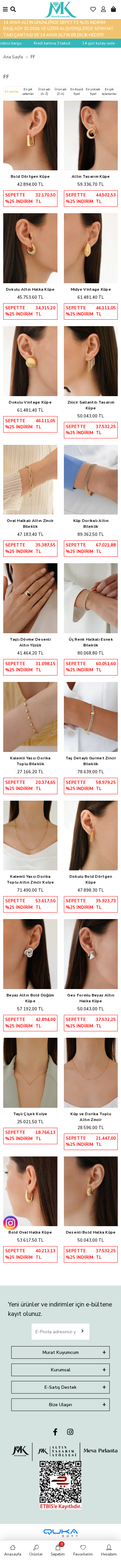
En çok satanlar (28, 91)
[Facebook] (55, 1432)
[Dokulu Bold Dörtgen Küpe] (91, 836)
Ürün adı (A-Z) (44, 91)
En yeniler (12, 92)
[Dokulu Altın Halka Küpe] (30, 248)
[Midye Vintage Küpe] (91, 248)
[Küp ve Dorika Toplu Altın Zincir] (91, 1073)
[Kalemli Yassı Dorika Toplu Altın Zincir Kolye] (30, 836)
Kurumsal (60, 1370)
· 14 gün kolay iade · (92, 43)
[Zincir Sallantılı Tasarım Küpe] (91, 361)
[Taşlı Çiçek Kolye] (30, 1073)
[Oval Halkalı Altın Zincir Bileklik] (30, 480)
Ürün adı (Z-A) (61, 91)
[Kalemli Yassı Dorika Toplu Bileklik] (30, 717)
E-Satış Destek (60, 1387)
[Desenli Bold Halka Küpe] (91, 1191)
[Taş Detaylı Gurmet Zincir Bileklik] (91, 717)
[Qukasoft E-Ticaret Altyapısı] (61, 1533)
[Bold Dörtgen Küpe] (30, 136)
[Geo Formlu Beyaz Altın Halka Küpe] (91, 954)
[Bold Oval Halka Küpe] (30, 1191)
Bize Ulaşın (60, 1405)
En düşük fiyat (76, 91)
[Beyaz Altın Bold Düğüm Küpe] (30, 954)
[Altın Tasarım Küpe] (91, 136)
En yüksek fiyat (93, 91)
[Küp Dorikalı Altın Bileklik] (91, 480)
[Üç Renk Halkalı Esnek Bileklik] (91, 598)
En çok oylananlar (109, 91)
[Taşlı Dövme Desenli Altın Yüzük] (30, 598)
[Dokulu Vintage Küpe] (30, 361)
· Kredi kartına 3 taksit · (45, 43)
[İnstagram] (70, 1432)
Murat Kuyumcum (61, 1352)
